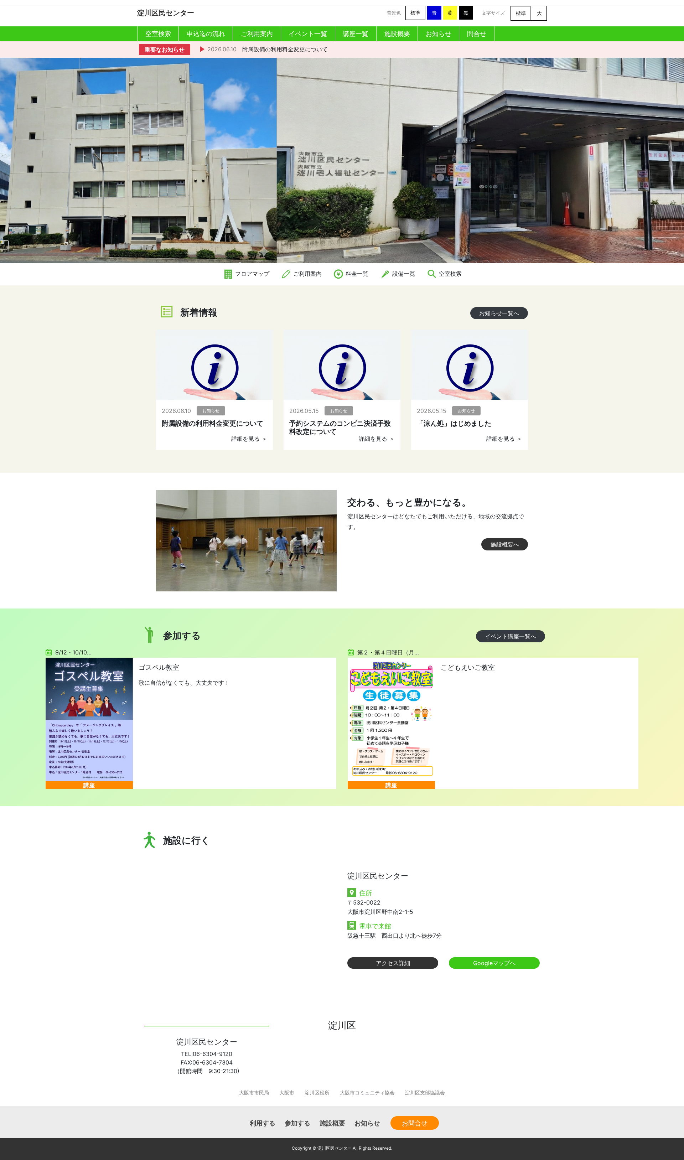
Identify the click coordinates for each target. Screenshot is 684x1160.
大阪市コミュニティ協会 (367, 1092)
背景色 (394, 13)
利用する (262, 1123)
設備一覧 (402, 273)
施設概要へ (505, 544)
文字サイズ (493, 13)
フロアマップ (251, 273)
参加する (297, 1123)
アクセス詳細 (393, 963)
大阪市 (286, 1092)
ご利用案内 (306, 273)
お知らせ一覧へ (499, 313)
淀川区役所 (317, 1092)
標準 (415, 13)
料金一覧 (356, 273)
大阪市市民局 (254, 1092)
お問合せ (415, 1123)
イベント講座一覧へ (510, 636)
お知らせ (367, 1123)
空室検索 (449, 273)
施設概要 (332, 1123)
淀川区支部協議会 (425, 1092)
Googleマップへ (494, 963)
